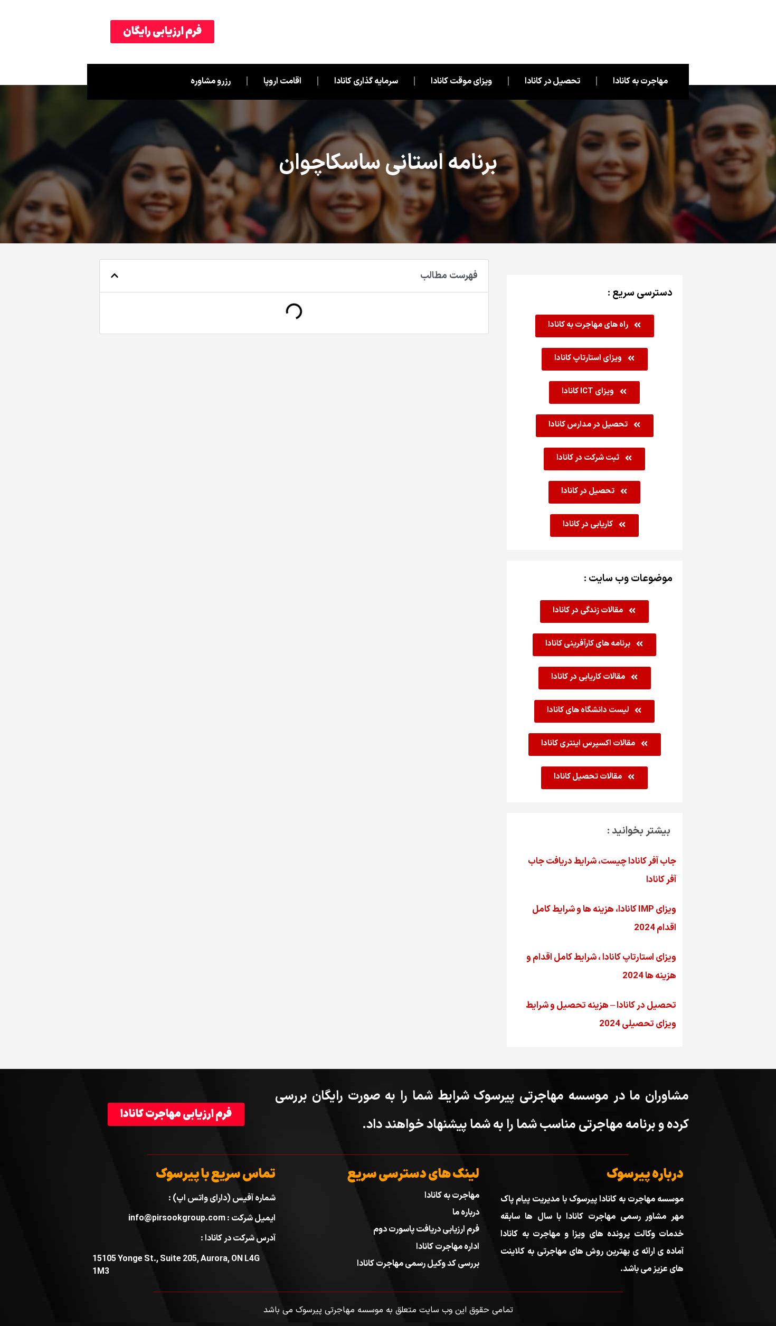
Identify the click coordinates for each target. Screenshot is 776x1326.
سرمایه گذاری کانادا (366, 81)
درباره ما (465, 1212)
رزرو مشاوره (211, 81)
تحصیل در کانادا (552, 81)
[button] (114, 275)
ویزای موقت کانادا (461, 81)
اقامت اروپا (282, 81)
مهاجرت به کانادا (640, 81)
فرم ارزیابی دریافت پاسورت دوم (426, 1229)
